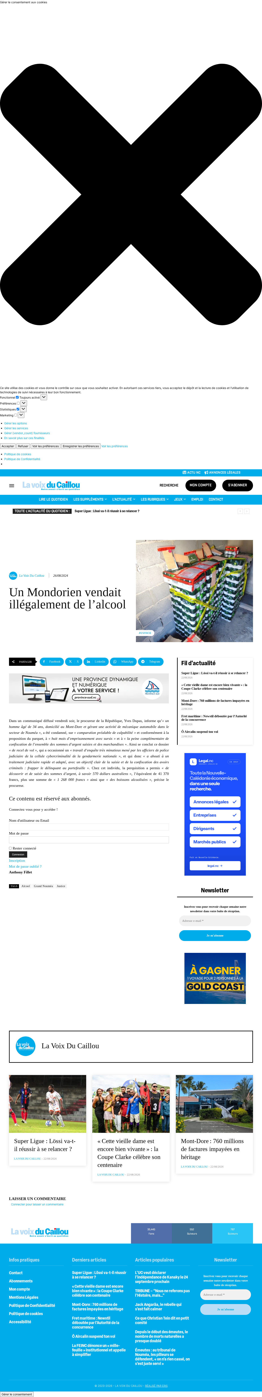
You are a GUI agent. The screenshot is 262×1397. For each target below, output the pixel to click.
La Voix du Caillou (31, 575)
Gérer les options (15, 423)
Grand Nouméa (43, 886)
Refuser (23, 446)
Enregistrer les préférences (81, 446)
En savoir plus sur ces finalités (24, 438)
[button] (131, 195)
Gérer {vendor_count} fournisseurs (27, 433)
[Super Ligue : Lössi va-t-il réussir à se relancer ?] (47, 1104)
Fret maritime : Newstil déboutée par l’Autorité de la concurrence (95, 1323)
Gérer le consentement (17, 1394)
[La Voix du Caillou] (13, 576)
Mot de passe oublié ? (25, 866)
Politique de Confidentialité (22, 459)
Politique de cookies (17, 454)
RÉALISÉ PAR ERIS (156, 1385)
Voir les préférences (45, 446)
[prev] (240, 511)
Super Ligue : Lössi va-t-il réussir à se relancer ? (214, 673)
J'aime (151, 1224)
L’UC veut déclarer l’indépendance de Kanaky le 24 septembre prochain (161, 1277)
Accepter (8, 446)
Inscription (17, 860)
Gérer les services (16, 428)
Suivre (192, 1224)
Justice (145, 633)
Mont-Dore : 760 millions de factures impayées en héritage (215, 702)
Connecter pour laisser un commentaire (37, 1204)
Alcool (25, 886)
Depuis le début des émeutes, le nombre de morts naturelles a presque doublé (161, 1336)
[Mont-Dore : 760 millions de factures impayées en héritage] (214, 1104)
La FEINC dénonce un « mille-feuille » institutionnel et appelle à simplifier (99, 1350)
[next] (246, 511)
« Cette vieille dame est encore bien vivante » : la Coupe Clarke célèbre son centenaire (133, 511)
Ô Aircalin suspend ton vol (199, 731)
